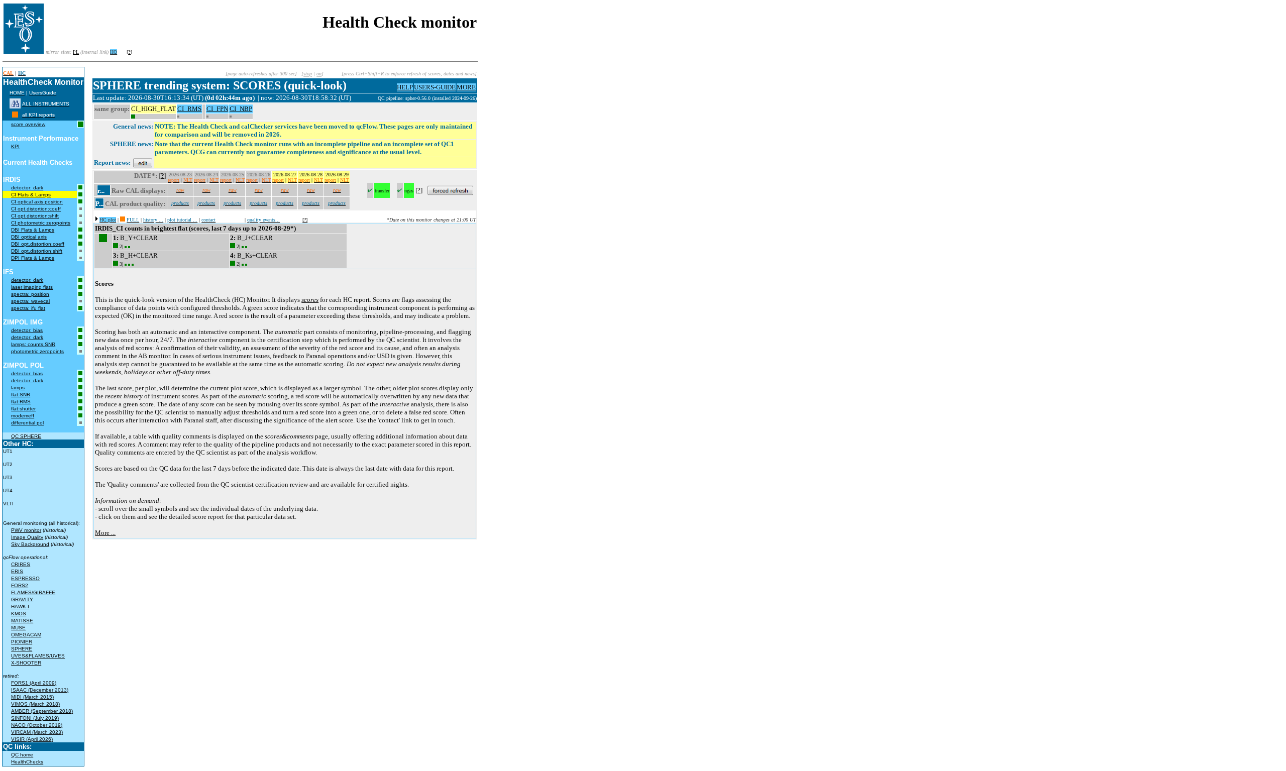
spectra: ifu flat (28, 308)
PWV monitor (26, 530)
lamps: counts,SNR (33, 344)
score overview (28, 124)
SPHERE (21, 648)
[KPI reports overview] (15, 115)
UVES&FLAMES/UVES (38, 655)
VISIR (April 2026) (32, 739)
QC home (22, 754)
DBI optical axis (29, 237)
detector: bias (27, 330)
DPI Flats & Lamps (32, 258)
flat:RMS (21, 401)
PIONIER (21, 641)
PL (76, 52)
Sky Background (30, 544)
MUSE (18, 627)
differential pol (27, 422)
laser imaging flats (32, 287)
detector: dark (27, 187)
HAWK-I (20, 606)
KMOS (18, 613)
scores (309, 299)
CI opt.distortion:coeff (36, 208)
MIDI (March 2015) (32, 697)
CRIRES (20, 564)
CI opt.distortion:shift (35, 215)
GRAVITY (22, 599)
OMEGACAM (26, 634)
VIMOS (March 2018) (35, 704)
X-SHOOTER (26, 663)
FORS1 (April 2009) (33, 683)
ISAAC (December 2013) (39, 690)
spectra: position (30, 294)
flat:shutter (23, 408)
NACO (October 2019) (36, 725)
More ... (105, 532)
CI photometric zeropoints (40, 223)
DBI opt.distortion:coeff (37, 244)
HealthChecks (27, 761)
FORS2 (19, 585)
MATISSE (22, 620)
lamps (18, 387)
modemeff (22, 415)
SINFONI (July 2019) (35, 718)
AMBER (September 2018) (42, 711)
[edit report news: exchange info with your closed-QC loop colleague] (142, 162)
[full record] (122, 220)
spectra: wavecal (30, 301)
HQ (113, 52)
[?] (304, 220)
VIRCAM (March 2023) (37, 732)
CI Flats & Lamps (31, 194)
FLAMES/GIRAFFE (33, 592)
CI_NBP (241, 109)
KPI (15, 146)
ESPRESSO (25, 578)
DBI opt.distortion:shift (36, 251)
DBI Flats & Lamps (32, 230)
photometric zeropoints (37, 351)
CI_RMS (189, 109)
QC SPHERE (26, 436)
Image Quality (27, 537)
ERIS (17, 571)
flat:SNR (20, 394)
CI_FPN (217, 109)
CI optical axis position (37, 201)
